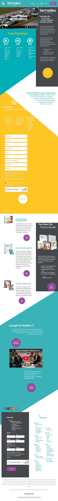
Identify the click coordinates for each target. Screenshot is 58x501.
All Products (49, 434)
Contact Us (38, 465)
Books (48, 440)
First (8, 434)
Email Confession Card (12, 172)
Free (46, 3)
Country (18, 447)
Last (17, 434)
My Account (49, 460)
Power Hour (38, 429)
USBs (48, 437)
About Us (37, 462)
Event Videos (38, 427)
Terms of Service (42, 489)
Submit (11, 469)
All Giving (49, 446)
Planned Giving (50, 455)
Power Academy (39, 457)
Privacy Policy (10, 455)
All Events (49, 430)
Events (33, 3)
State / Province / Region (11, 446)
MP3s (48, 436)
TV (37, 3)
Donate (48, 453)
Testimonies (38, 449)
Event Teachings (39, 440)
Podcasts (37, 441)
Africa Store (49, 441)
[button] (52, 4)
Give (47, 444)
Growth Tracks (38, 456)
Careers (37, 463)
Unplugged (38, 430)
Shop (41, 3)
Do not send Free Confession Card (15, 177)
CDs (48, 438)
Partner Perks (50, 454)
